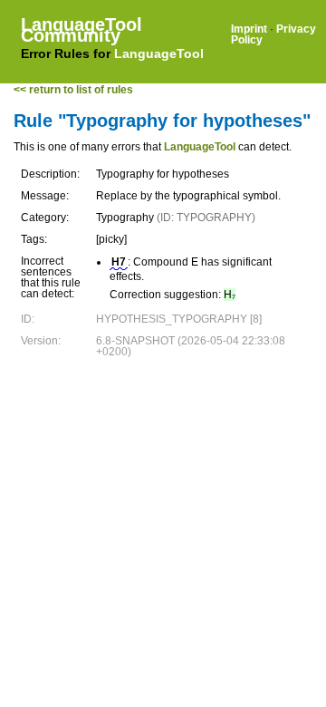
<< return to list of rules (73, 89)
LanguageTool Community (81, 30)
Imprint (249, 29)
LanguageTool (159, 53)
